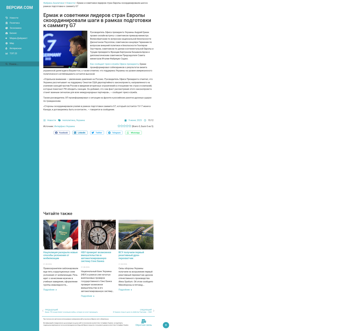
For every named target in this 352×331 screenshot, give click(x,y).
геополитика (68, 120)
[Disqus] (98, 174)
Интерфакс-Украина (64, 126)
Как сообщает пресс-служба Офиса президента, (114, 64)
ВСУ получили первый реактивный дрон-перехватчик (131, 255)
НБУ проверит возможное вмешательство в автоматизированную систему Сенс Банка (96, 257)
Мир (12, 43)
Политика (15, 23)
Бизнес (13, 33)
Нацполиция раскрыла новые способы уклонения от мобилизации (60, 255)
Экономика (15, 28)
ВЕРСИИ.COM (19, 7)
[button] (62, 132)
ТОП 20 (13, 53)
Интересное (15, 48)
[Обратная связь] (144, 321)
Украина (80, 120)
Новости (14, 18)
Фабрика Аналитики (53, 3)
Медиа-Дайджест (19, 38)
